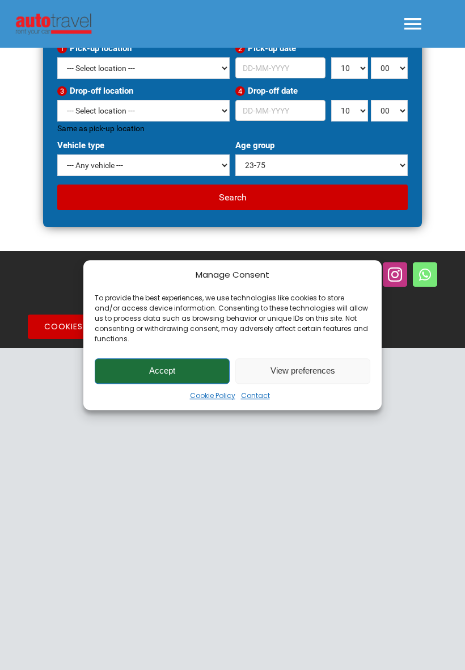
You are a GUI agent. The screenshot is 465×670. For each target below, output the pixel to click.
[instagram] (395, 274)
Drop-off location (96, 91)
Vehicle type (80, 145)
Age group (254, 145)
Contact (255, 395)
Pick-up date (267, 48)
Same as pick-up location (101, 128)
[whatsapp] (425, 274)
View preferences (302, 370)
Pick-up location (96, 48)
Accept (162, 370)
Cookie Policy (212, 395)
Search (233, 197)
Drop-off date (268, 91)
